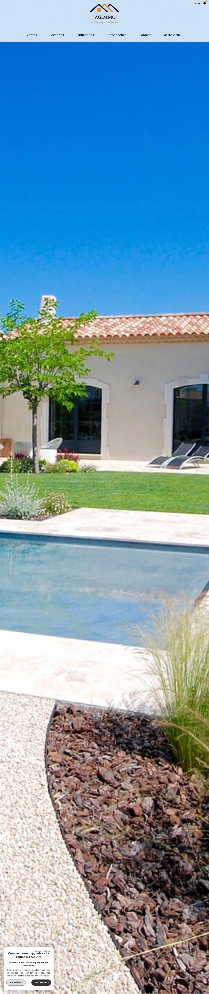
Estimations (85, 35)
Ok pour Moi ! (41, 982)
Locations (56, 35)
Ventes (32, 35)
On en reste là (40, 951)
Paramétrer (16, 982)
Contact (145, 35)
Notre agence (116, 35)
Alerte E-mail (173, 35)
